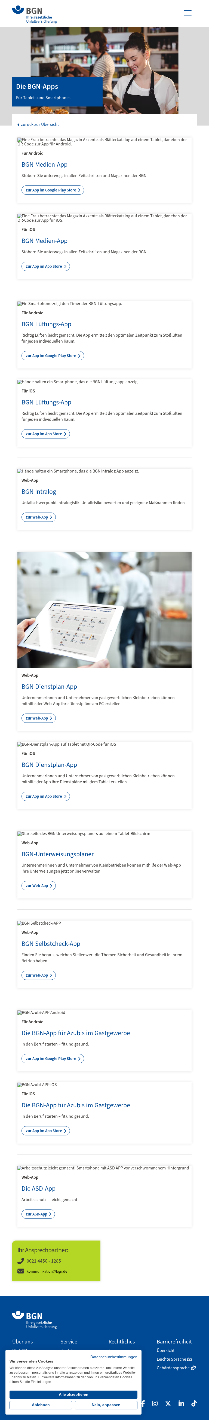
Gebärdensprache (173, 1368)
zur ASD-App (37, 1214)
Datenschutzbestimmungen (113, 1357)
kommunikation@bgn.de (47, 1271)
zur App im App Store (44, 266)
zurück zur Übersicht (39, 124)
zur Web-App (37, 517)
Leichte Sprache (171, 1359)
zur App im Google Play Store (51, 190)
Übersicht (165, 1350)
